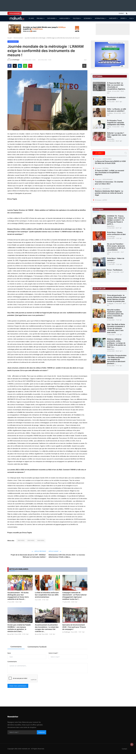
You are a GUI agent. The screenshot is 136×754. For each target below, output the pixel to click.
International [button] (100, 18)
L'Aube (109, 272)
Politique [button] (76, 18)
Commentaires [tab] (16, 647)
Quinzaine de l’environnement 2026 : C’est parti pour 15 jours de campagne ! (74, 627)
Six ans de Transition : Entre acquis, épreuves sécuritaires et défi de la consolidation (116, 247)
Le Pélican (110, 113)
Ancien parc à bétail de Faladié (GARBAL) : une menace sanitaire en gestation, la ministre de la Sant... (19, 628)
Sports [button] (122, 18)
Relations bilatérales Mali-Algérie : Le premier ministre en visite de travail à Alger (109, 193)
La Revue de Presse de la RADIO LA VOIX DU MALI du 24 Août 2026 (110, 162)
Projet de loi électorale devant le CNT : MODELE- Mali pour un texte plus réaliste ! (28, 556)
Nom (9, 653)
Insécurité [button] (112, 18)
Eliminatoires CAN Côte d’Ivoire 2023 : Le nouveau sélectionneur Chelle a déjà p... (67, 556)
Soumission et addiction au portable (116, 98)
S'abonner (41, 732)
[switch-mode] (127, 13)
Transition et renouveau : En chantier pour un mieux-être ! (109, 183)
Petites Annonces (14, 13)
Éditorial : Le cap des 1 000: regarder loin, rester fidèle (116, 135)
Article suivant (54, 551)
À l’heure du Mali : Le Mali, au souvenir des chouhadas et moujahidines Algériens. (116, 86)
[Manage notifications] (131, 744)
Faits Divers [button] (51, 18)
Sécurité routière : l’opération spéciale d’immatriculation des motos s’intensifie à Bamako (115, 314)
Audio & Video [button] (64, 18)
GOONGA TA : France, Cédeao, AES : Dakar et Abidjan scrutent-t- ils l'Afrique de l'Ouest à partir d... (116, 220)
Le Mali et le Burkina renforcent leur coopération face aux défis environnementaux (47, 595)
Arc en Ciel (10, 634)
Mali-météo (21, 540)
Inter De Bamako (111, 139)
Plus (131, 18)
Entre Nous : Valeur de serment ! (115, 259)
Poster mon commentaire (17, 686)
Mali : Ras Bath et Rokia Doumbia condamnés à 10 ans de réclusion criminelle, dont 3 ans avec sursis (116, 328)
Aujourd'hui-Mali (111, 226)
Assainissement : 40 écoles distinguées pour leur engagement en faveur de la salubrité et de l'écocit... (18, 596)
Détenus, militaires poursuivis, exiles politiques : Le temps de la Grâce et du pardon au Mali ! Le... (116, 343)
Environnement (18, 38)
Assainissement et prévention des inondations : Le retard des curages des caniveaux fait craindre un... (47, 628)
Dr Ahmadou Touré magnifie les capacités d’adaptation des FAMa (116, 122)
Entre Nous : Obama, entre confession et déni (116, 233)
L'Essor (109, 91)
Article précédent (40, 551)
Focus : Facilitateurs (114, 270)
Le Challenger (66, 632)
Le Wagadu (110, 303)
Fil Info (31, 18)
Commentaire (12, 661)
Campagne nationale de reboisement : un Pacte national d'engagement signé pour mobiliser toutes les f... (74, 596)
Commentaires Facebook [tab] (37, 647)
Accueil (9, 38)
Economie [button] (87, 18)
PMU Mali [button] (40, 18)
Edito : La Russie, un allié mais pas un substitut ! (116, 110)
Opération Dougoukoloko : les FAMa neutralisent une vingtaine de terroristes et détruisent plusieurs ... (116, 359)
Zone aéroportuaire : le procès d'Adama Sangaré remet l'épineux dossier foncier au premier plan (116, 298)
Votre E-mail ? (53, 653)
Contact (121, 13)
